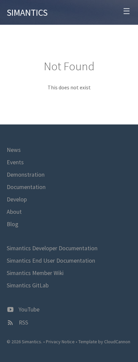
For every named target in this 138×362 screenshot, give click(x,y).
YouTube (28, 309)
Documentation (26, 187)
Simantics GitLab (28, 285)
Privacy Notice (60, 342)
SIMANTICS (27, 12)
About (14, 211)
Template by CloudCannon (104, 342)
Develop (17, 199)
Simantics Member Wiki (35, 273)
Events (15, 162)
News (14, 150)
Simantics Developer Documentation (52, 248)
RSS (22, 322)
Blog (12, 224)
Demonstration (26, 174)
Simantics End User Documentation (51, 260)
